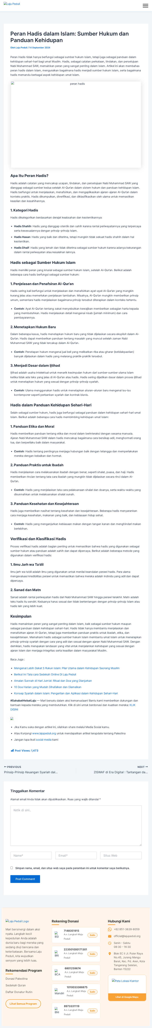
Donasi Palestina (16, 978)
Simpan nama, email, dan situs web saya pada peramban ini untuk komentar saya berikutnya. (72, 868)
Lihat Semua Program (23, 1003)
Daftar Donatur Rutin (19, 992)
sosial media (44, 739)
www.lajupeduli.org (44, 733)
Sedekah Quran (16, 985)
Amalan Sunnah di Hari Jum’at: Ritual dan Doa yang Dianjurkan (53, 680)
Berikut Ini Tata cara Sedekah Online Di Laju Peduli (45, 674)
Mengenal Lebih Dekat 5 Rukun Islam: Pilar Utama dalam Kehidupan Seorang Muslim (67, 668)
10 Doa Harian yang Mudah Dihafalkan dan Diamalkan (47, 687)
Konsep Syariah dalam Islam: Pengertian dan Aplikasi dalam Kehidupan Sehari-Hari (66, 693)
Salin (92, 935)
